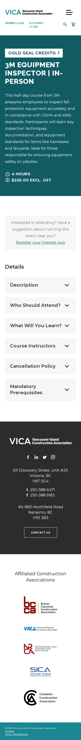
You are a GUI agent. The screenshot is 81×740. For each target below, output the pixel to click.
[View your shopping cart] (73, 24)
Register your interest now (40, 242)
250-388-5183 (40, 495)
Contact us (40, 532)
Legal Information (16, 734)
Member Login (14, 23)
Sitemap (9, 731)
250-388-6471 (40, 490)
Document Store (36, 25)
